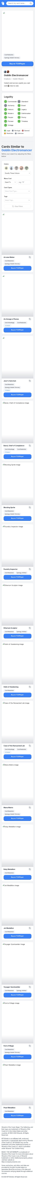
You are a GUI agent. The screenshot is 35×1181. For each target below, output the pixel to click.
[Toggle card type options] (29, 191)
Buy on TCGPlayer (17, 64)
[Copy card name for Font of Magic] (29, 1045)
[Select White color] (6, 168)
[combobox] (19, 3)
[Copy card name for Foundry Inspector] (29, 569)
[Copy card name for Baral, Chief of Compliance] (29, 445)
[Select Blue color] (11, 168)
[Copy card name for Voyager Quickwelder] (29, 987)
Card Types (8, 187)
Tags (5, 196)
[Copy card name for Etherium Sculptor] (29, 628)
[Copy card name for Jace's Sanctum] (29, 380)
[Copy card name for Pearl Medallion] (29, 1107)
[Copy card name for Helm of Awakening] (29, 686)
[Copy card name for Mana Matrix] (29, 807)
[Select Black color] (16, 168)
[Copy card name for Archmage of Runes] (29, 319)
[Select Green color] (26, 168)
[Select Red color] (21, 168)
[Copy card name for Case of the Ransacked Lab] (29, 745)
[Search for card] (31, 3)
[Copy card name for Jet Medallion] (29, 928)
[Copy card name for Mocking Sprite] (29, 507)
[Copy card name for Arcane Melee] (29, 257)
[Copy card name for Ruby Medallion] (29, 869)
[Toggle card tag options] (29, 200)
